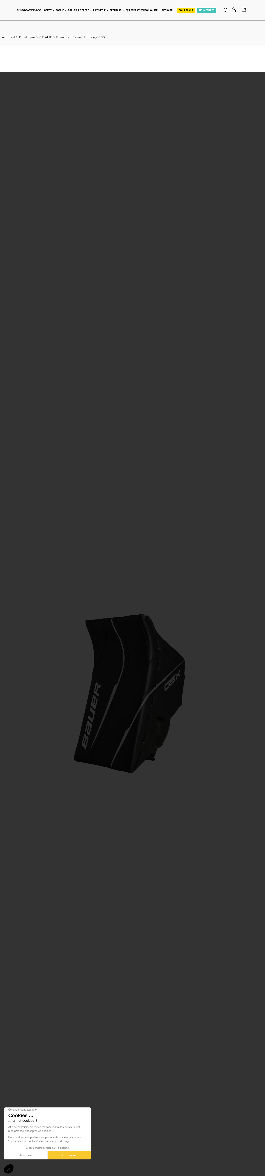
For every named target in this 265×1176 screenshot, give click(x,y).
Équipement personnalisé (141, 10)
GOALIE (45, 37)
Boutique (27, 37)
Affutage (115, 10)
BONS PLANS (186, 10)
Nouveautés (206, 10)
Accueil (8, 37)
